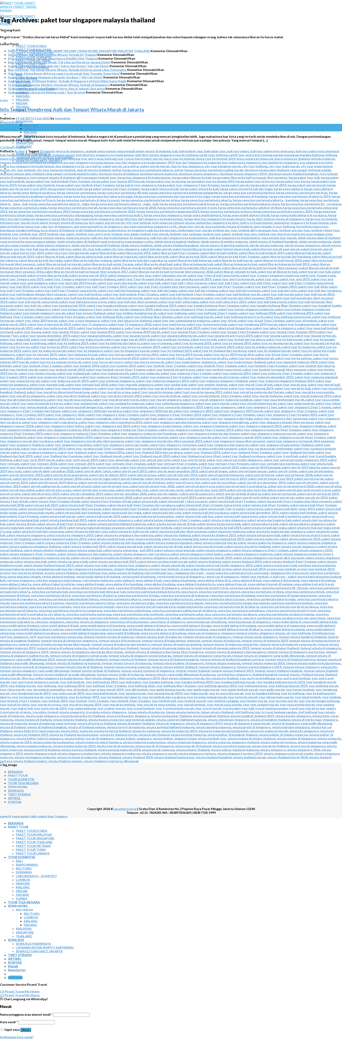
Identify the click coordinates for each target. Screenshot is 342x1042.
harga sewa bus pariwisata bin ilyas (302, 192)
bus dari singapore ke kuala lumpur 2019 (145, 162)
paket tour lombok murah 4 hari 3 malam (115, 369)
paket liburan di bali (49, 256)
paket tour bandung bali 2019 (64, 305)
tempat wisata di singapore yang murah (202, 655)
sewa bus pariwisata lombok (292, 603)
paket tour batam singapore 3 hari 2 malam (185, 309)
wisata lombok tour (212, 738)
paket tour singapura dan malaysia (223, 445)
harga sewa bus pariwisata (76, 192)
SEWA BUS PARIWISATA (33, 944)
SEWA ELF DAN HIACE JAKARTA (39, 951)
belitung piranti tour (32, 158)
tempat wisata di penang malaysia (165, 648)
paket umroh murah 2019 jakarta (53, 482)
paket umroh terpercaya (18, 497)
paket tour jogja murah (86, 339)
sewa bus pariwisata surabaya (234, 614)
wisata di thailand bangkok (47, 727)
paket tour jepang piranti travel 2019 (225, 335)
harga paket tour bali (304, 177)
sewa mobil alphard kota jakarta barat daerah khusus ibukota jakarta (116, 629)
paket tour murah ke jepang (152, 392)
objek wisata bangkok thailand (176, 241)
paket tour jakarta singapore (274, 328)
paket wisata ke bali (188, 527)
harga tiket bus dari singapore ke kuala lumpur (149, 219)
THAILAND (24, 936)
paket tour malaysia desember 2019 (266, 377)
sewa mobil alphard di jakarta (148, 625)
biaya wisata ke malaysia (255, 158)
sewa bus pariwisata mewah (93, 606)
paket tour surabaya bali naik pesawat (209, 448)
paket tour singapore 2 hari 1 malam (304, 407)
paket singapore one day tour (129, 275)
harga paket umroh (235, 185)
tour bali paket (130, 682)
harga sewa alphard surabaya (33, 192)
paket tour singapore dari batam (182, 418)
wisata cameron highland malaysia (181, 719)
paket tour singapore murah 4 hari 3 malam (294, 437)
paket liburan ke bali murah (233, 260)
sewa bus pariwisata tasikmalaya (113, 618)
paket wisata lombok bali (105, 539)
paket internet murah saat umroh (275, 249)
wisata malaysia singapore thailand (233, 742)
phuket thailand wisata (131, 569)
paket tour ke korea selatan (89, 347)
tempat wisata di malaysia (220, 640)
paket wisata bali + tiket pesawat (183, 501)
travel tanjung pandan (271, 708)
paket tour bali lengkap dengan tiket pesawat (33, 294)
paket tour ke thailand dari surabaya (219, 350)
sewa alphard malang (159, 584)
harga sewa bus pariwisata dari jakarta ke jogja (98, 196)
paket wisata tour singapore (129, 565)
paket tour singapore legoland (205, 426)
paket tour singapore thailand (22, 445)
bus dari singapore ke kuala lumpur (88, 162)
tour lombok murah (191, 701)
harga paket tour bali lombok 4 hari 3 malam (58, 181)
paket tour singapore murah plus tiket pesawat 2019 (163, 441)
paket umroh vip (282, 497)
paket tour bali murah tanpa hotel (33, 302)
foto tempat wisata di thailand (52, 177)
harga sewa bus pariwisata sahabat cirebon (250, 207)
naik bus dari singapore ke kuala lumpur (179, 238)
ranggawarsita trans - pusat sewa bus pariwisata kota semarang (221, 573)
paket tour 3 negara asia (318, 275)
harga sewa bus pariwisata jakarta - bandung (265, 200)
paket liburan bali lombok (219, 253)
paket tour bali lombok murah (238, 294)
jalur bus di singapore (57, 226)
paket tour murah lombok (162, 396)
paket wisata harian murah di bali (171, 524)
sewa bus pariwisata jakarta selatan (37, 603)
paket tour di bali (224, 320)
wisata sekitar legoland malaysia (235, 750)
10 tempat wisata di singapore (62, 151)
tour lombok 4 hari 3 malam (130, 701)
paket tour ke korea (14, 347)
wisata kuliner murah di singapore (89, 738)
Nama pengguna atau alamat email (26, 1014)
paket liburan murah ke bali (132, 268)
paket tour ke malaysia (298, 347)
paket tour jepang (28, 332)
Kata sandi (9, 1022)
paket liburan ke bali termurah (59, 264)
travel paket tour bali (238, 708)
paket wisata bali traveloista (280, 516)
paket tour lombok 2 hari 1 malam (37, 366)
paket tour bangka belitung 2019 (152, 305)
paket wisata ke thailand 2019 (214, 535)
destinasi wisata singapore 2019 (243, 174)
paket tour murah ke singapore (23, 396)
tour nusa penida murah (297, 704)
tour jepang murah (132, 693)
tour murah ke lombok (119, 704)
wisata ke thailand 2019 (30, 734)
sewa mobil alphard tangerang (83, 633)
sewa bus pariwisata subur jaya (188, 614)
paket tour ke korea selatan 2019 (135, 347)
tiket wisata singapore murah (182, 678)
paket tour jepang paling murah (174, 335)
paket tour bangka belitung (107, 305)
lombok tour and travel (93, 234)
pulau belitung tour (93, 573)
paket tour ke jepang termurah (316, 343)
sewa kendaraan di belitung (206, 622)
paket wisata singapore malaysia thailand (101, 558)
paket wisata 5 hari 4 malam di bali (106, 501)
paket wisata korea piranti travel (305, 535)
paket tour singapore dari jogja (230, 418)
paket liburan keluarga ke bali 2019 (283, 264)
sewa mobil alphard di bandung (102, 625)
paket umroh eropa (142, 475)
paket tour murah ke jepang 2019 (198, 392)
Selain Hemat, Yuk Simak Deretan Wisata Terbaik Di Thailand (52, 54)
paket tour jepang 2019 (98, 332)
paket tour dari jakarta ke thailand (126, 320)
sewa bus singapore (49, 622)
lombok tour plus (244, 234)
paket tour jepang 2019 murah (138, 332)
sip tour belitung (298, 633)
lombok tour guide (125, 234)
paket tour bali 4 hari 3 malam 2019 (270, 286)
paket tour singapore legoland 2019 (255, 426)
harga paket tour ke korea (255, 181)
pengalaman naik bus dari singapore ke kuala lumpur (74, 569)
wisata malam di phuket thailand (251, 738)
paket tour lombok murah (19, 369)
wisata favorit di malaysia (126, 727)
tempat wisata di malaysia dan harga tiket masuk (54, 644)
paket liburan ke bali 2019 (188, 256)
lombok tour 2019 (33, 234)
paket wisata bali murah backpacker (147, 516)
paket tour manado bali (47, 384)
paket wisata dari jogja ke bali (269, 520)
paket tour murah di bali (155, 388)
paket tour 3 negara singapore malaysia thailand (80, 279)
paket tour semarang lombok (125, 407)
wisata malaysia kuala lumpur (144, 742)
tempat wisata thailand (193, 670)
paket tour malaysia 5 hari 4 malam (165, 377)
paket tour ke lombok (177, 347)
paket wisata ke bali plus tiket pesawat (178, 531)
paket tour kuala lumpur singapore (190, 362)
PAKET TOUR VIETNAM (33, 846)
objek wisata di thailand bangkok (273, 241)
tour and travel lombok (293, 678)
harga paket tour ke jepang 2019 (210, 181)
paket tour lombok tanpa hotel (218, 369)
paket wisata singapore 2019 (311, 550)
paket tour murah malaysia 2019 (307, 396)
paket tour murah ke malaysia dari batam (253, 392)
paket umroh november (218, 482)
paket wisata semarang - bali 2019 (128, 550)
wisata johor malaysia (77, 731)
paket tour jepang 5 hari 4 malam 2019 (288, 332)
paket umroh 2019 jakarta (301, 467)
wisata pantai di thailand (42, 750)
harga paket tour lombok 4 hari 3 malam (85, 185)
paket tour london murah (37, 373)
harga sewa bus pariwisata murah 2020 (127, 207)
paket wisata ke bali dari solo (86, 531)
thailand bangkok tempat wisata (276, 674)
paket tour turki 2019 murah (34, 460)
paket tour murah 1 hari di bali (251, 384)
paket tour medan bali (170, 384)
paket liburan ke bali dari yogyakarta (140, 260)
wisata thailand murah (249, 757)
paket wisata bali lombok (298, 512)
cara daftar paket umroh (103, 166)
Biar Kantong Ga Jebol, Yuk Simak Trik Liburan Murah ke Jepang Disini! (59, 62)
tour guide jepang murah (167, 689)
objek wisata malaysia (315, 241)
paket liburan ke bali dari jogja (41, 260)
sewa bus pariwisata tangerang (65, 618)
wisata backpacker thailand (171, 716)
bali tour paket (238, 151)
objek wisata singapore (53, 245)
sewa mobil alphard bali (319, 622)
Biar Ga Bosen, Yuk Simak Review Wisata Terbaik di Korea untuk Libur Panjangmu (67, 70)
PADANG (22, 895)
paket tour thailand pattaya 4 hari (196, 456)
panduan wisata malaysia (316, 565)
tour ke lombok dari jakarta (120, 697)
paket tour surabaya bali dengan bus (152, 448)
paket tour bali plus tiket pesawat (133, 302)
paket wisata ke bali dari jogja (264, 527)
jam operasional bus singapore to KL (150, 226)
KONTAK (15, 802)
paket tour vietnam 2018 (39, 463)
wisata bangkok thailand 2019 (252, 716)
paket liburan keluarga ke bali (235, 264)
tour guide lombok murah (239, 689)
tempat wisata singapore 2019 (259, 667)
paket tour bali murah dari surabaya (26, 298)
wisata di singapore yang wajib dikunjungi (301, 723)
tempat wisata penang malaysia (127, 667)
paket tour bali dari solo (279, 290)
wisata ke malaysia (146, 731)
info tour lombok (138, 222)
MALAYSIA (23, 928)
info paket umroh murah (106, 222)
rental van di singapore (222, 576)
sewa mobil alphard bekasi (19, 625)
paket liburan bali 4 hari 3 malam (175, 253)
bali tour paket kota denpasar (272, 151)
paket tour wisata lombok (100, 467)
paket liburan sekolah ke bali (235, 271)
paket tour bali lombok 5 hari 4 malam (187, 294)
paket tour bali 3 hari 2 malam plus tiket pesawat (163, 286)
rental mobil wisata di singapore (180, 576)
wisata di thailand (13, 727)
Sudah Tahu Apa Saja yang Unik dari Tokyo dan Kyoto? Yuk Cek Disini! (58, 66)
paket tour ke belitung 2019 (68, 343)
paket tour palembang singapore (170, 403)
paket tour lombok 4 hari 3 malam (212, 366)
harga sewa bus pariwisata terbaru (226, 211)
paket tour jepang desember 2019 (45, 335)
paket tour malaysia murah (20, 381)
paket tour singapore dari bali (134, 418)
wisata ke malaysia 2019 (179, 731)
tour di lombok (77, 689)
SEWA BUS (16, 790)
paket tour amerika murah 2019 (188, 279)
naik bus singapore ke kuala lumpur (234, 238)
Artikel (4, 100)
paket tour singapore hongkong (225, 422)
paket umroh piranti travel (195, 486)
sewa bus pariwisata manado (49, 606)
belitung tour (57, 158)
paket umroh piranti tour (110, 486)
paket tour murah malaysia (262, 396)
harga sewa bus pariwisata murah (73, 207)
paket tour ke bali (204, 339)
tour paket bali (22, 708)
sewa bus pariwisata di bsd (50, 595)
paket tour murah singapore (160, 399)
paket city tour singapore (120, 249)
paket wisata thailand (204, 561)
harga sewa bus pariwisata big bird (249, 192)
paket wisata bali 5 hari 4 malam (126, 509)
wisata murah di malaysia (115, 746)
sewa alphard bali (148, 580)
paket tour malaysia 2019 (231, 373)
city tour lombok (23, 170)
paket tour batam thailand (85, 313)
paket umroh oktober (302, 482)
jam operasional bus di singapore (98, 226)
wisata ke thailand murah (118, 734)
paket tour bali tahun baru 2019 (223, 302)
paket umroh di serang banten (66, 475)
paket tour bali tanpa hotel (267, 302)
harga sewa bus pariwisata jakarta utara (249, 204)
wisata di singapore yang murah (246, 723)
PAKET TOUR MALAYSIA (34, 834)
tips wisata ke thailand (221, 678)
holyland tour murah (15, 222)
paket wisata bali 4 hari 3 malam (265, 505)
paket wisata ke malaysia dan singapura (276, 531)
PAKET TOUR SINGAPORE (35, 838)
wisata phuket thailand (193, 750)
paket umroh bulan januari (248, 471)
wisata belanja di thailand (33, 719)
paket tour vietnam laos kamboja (274, 463)
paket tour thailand (72, 452)
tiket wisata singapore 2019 (139, 678)
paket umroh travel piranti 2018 (108, 497)
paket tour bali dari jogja (159, 290)
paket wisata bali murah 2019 (98, 516)
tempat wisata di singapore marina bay (295, 652)
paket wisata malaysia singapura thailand (30, 546)
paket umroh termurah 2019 (318, 494)
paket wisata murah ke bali (203, 546)
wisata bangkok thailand (211, 716)
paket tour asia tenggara (29, 283)
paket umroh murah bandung (99, 482)
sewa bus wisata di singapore (87, 622)
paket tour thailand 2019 (202, 452)
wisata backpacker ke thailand (82, 716)
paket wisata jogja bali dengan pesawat (96, 527)
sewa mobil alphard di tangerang (281, 625)
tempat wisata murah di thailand (78, 667)
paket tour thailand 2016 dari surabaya (154, 452)
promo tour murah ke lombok (21, 573)
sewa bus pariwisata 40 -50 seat (284, 588)
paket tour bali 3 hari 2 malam (52, 286)
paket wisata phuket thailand (45, 550)
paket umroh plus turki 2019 (205, 490)
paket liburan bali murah (303, 253)
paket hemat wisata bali (231, 249)
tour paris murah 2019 (50, 708)
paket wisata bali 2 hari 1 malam (232, 501)
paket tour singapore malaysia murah (268, 433)
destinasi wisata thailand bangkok (293, 174)
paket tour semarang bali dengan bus (75, 407)
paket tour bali (149, 283)
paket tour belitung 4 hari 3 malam (60, 317)
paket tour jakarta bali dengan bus (226, 328)
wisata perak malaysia (158, 750)
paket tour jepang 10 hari (60, 332)
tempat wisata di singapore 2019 (24, 652)
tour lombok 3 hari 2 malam (89, 701)
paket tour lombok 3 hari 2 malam (161, 366)
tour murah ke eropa (45, 704)
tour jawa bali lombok (101, 693)
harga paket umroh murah (307, 185)
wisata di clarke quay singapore (314, 719)
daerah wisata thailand (94, 170)
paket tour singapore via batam (173, 445)
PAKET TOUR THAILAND (34, 842)
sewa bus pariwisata (245, 588)
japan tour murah (191, 226)
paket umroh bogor (213, 471)
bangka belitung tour (22, 155)
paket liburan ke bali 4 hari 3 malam (234, 256)
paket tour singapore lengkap (304, 426)
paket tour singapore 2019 (193, 411)
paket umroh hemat (259, 475)
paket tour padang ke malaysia (121, 403)
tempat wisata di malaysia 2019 (264, 640)
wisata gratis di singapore (252, 727)
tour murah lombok (191, 704)
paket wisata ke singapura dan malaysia (124, 535)
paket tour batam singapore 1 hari (76, 309)
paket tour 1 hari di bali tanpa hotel (213, 275)
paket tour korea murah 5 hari (162, 358)
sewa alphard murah (231, 584)
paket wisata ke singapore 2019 (70, 535)
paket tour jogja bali (14, 339)
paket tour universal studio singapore (234, 460)
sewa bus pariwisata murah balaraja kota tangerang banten (159, 606)
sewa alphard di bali (246, 580)
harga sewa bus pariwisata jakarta (206, 200)
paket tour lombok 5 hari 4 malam (263, 366)
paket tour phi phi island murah (253, 403)
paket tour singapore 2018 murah (147, 411)
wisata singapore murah (159, 753)
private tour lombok (164, 569)
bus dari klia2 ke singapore (42, 162)
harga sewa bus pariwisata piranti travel (187, 207)
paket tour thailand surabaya (243, 456)
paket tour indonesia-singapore (100, 328)
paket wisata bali (144, 501)
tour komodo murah (243, 697)
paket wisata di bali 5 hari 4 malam (62, 524)
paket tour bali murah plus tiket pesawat (174, 298)
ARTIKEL (14, 798)
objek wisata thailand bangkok (176, 245)
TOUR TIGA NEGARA (24, 114)
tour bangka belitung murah (234, 682)
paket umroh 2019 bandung (260, 467)
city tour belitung (255, 166)
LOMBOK (30, 128)
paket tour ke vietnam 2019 (36, 354)
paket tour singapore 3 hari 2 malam (290, 411)
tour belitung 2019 (70, 686)
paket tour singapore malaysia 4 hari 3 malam (268, 430)
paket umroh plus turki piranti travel (304, 490)
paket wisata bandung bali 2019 (63, 520)
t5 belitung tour (323, 633)
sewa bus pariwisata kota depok (179, 603)
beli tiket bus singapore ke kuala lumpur (105, 155)
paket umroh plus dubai (17, 490)
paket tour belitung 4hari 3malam (148, 317)
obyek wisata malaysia (266, 245)
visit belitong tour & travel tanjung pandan (266, 712)
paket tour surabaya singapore (34, 452)
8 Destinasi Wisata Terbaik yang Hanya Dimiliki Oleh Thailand (53, 58)
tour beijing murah (22, 686)
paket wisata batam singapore (110, 520)
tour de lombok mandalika (45, 689)
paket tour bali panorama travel (82, 302)
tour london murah (253, 701)
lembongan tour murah (194, 230)
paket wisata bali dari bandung (78, 512)
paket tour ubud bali (114, 460)
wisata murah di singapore (154, 746)
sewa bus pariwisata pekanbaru (241, 610)
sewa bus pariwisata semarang (88, 614)
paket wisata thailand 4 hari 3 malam (289, 561)
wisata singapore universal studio (288, 753)
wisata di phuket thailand (135, 723)
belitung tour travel (118, 158)
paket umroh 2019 (225, 467)
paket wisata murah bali (124, 546)
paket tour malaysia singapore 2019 (162, 381)
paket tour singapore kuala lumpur (156, 426)
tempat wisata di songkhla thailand (81, 659)
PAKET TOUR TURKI (31, 849)
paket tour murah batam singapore (71, 388)
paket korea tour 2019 (27, 253)
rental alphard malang (58, 576)
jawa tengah (262, 226)
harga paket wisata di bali (160, 189)
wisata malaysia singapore (186, 742)
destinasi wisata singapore (198, 174)
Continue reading (14, 147)
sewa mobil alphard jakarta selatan (38, 629)
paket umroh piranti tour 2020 (152, 486)
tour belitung (46, 686)
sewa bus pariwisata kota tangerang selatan (237, 603)
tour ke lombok (56, 697)
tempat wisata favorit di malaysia (126, 663)
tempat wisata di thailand (127, 659)
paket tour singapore (220, 407)
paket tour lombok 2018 (81, 366)
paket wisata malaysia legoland (169, 542)
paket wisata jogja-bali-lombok (149, 527)
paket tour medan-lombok (207, 384)
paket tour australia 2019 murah (72, 283)
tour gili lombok (136, 689)
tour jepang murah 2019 (164, 693)
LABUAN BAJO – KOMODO (36, 876)
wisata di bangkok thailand (270, 719)
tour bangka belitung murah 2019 (280, 682)
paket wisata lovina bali (143, 539)
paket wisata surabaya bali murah (162, 561)
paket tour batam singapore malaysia (246, 309)
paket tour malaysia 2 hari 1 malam (186, 373)
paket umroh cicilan (283, 471)
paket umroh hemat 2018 (294, 475)
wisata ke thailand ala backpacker (74, 734)
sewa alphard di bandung (281, 580)
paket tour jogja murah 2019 (125, 339)
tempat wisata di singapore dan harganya (235, 652)
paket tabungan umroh (169, 275)
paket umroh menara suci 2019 (270, 478)
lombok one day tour (294, 230)
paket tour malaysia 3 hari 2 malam (277, 373)
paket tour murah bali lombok (22, 388)
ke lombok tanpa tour (312, 226)
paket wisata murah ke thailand (247, 546)
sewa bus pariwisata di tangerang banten (286, 595)
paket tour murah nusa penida (69, 399)
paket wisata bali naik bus (194, 516)
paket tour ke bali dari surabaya (241, 339)
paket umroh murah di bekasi (143, 482)
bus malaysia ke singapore (241, 162)
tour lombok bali (164, 701)
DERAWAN (24, 872)
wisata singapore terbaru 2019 (239, 753)
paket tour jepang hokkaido (91, 335)
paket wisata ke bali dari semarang (38, 531)
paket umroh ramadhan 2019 (82, 494)
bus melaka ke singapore (280, 162)
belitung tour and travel (85, 158)
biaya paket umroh (148, 158)
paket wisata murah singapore (294, 546)
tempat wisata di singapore (320, 648)
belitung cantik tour (200, 155)
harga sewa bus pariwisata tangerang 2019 (167, 211)
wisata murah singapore (307, 746)
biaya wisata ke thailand (292, 158)
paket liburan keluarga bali (193, 264)
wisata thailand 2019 (137, 757)
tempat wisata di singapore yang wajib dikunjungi (268, 655)
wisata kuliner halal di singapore (39, 738)
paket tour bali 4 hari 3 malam (222, 286)
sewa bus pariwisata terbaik (160, 618)
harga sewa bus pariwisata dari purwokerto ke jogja (172, 196)
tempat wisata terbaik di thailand (94, 670)
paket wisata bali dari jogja (121, 512)
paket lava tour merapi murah (67, 253)
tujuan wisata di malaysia (146, 712)
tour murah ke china (14, 704)
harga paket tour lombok (36, 185)
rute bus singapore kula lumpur (58, 580)
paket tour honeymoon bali (207, 324)
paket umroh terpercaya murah (61, 497)
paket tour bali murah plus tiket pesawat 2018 (239, 298)
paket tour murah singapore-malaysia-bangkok (217, 399)
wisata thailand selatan (65, 761)
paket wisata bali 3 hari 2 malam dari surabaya (141, 505)
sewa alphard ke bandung (124, 584)
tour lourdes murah (283, 701)
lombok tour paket (216, 234)
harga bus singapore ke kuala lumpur (144, 177)
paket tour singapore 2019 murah (238, 411)
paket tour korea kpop (41, 358)
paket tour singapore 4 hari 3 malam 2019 (170, 414)
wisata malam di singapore (296, 738)
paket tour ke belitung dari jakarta (114, 343)
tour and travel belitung (257, 678)
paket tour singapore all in (46, 418)
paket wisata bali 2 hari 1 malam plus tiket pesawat (294, 501)
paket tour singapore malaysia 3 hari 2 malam (124, 430)
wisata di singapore (170, 723)
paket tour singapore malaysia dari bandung (144, 433)
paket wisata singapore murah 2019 (206, 558)
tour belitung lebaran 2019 (288, 686)
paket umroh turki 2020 (214, 497)
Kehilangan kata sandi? (17, 1037)
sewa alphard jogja (90, 584)
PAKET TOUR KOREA (31, 46)
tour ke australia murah (226, 693)
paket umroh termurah (279, 494)
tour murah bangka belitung (318, 701)
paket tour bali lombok (85, 294)
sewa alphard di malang (318, 580)
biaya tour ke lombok (179, 158)
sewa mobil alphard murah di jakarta (236, 629)
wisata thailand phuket (30, 761)
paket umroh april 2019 (129, 471)
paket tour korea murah (76, 358)
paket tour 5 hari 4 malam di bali (140, 279)
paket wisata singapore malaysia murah (40, 558)
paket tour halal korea (169, 324)
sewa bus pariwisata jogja (135, 603)
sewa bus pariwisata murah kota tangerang (70, 610)
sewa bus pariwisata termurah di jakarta (211, 618)
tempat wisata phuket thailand (174, 667)
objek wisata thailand (136, 245)
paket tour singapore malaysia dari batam (209, 433)
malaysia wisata (77, 238)
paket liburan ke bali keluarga (189, 260)
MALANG (22, 99)
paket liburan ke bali (153, 256)
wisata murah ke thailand (270, 746)
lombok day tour (225, 230)
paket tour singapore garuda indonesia (172, 422)
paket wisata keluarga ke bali (258, 535)
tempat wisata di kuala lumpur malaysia (171, 640)
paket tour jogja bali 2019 (49, 339)
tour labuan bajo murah (276, 697)
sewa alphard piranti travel (313, 584)
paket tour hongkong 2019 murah (252, 324)
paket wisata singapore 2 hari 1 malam (260, 550)
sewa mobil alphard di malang (234, 625)
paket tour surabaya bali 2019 (43, 448)
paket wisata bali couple (36, 512)
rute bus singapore (20, 580)
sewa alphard (124, 580)
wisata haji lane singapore (291, 727)
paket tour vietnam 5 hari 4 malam (224, 463)
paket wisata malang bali (180, 539)
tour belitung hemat (252, 686)
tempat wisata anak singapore (254, 637)
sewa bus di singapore (163, 588)
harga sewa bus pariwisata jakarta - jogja (59, 204)
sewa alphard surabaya (53, 588)
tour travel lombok (140, 708)
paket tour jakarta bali (141, 328)
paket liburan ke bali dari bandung (286, 256)
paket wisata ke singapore (26, 535)
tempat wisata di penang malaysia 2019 (220, 648)
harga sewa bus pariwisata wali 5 (118, 215)
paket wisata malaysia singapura (312, 542)
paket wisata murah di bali (163, 546)
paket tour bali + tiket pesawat (184, 283)
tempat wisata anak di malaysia (158, 637)
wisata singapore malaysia (120, 753)
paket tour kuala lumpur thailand (242, 362)
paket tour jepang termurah (315, 335)
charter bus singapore (187, 166)
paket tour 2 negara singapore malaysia (269, 275)
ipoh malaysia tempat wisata (173, 222)
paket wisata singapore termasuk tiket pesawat (268, 558)
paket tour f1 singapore (89, 324)
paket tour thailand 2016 (106, 452)
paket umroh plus (328, 486)
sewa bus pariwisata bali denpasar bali (97, 591)
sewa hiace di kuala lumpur (129, 622)
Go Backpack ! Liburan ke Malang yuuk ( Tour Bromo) (46, 92)
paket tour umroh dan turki (150, 460)
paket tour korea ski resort (103, 362)
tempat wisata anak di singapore (207, 637)
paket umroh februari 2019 (177, 475)
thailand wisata (312, 674)
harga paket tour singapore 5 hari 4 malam (188, 185)
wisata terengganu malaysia (35, 757)
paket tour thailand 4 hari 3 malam (247, 452)
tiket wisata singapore (100, 678)
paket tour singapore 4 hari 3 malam (112, 414)
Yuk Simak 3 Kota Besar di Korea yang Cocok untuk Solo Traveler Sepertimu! (64, 73)
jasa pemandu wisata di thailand (228, 226)
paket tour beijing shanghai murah (132, 313)
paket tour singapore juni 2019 (107, 426)
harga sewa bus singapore (163, 215)
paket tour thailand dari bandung (58, 456)
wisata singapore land (40, 753)
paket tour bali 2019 (14, 286)
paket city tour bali (87, 249)
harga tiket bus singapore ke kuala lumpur (214, 219)
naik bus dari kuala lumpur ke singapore (120, 238)
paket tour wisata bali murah (21, 467)
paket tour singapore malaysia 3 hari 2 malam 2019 (196, 430)
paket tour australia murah (117, 283)
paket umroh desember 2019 (21, 475)
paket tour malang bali (73, 373)
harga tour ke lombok (321, 219)
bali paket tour (215, 151)
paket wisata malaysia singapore (262, 542)
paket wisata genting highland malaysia (117, 524)
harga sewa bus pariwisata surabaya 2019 (39, 211)
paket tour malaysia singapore (112, 381)
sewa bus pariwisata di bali (304, 591)
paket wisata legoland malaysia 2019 (59, 539)
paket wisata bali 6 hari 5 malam (174, 509)
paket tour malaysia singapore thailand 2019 (281, 381)
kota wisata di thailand (57, 230)
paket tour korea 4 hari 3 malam (278, 354)
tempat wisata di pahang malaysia (62, 648)
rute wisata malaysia (98, 580)
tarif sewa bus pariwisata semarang (55, 637)
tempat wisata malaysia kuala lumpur (313, 663)
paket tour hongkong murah (298, 324)
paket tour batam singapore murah (39, 313)
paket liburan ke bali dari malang (87, 260)
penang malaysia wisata (17, 569)
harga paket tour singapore (136, 185)
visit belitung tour (311, 712)
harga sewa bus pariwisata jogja (23, 207)
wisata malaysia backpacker (53, 742)
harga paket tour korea (293, 181)
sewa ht (5, 816)
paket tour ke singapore (85, 350)
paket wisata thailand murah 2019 (48, 565)
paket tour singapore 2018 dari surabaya (92, 411)
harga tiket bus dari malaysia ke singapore (83, 219)
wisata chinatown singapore (228, 719)
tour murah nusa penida (224, 704)
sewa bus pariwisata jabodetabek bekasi (68, 599)
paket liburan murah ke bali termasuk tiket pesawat (260, 268)
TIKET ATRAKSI (19, 794)
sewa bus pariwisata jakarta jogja (270, 599)
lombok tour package (185, 234)
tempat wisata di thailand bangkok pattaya (232, 659)
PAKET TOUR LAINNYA (33, 853)
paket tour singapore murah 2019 (236, 437)
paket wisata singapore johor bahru (196, 554)
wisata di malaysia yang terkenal (52, 723)
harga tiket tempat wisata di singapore (275, 219)
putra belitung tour (158, 573)
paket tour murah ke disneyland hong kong (58, 392)
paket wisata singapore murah (155, 558)
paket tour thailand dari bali (293, 452)
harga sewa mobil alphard (202, 215)
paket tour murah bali (324, 384)
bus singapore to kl (70, 166)
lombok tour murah (154, 234)
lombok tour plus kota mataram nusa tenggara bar (295, 234)
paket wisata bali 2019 (41, 505)
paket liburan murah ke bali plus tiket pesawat (187, 268)
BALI (19, 861)
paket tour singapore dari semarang (280, 418)
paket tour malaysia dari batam (216, 377)
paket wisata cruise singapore (224, 520)
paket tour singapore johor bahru (59, 426)
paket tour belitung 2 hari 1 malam (213, 313)
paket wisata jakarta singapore (302, 524)
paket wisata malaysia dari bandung (118, 542)
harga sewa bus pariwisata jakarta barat (189, 204)
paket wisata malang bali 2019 (222, 539)
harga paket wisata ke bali (199, 189)
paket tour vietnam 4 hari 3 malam (172, 463)
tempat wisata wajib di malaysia (120, 674)
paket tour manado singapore (131, 384)
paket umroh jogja (96, 478)
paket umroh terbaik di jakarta (238, 494)
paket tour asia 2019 (294, 279)
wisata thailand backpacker (174, 757)
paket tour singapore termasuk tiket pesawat (300, 441)
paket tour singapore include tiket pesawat (282, 422)
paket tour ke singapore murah (127, 350)
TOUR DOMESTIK (21, 779)
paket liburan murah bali (52, 268)
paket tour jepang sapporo (273, 335)
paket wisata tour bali (91, 565)
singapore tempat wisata (239, 633)
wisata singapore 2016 (303, 750)
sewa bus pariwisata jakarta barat (167, 599)
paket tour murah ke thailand (68, 396)
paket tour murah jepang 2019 (251, 388)
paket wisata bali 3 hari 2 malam (82, 505)
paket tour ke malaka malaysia (257, 347)
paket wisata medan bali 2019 (84, 546)
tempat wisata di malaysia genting (176, 644)
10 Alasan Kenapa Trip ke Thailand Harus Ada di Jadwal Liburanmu (56, 88)
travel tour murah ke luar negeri (312, 708)
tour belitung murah (323, 686)
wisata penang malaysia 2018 (119, 750)
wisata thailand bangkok (214, 757)
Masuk (25, 1029)
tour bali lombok (72, 682)
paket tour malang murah (109, 373)
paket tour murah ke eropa (110, 392)
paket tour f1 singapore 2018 (129, 324)
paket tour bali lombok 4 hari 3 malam (130, 294)
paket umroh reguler (163, 494)
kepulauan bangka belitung (19, 230)
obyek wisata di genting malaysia (224, 245)
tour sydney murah (111, 708)
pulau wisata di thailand (125, 573)
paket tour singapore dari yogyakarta (49, 422)
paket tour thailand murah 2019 (147, 456)
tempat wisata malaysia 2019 (263, 663)
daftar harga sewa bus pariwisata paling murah (208, 170)
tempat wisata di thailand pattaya (290, 659)
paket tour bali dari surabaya (319, 290)
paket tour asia (267, 279)
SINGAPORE (25, 143)
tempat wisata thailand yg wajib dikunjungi (64, 674)
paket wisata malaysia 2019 (299, 539)
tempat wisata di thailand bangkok (173, 659)
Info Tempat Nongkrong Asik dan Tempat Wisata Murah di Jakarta (72, 109)
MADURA (22, 96)
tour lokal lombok (308, 697)
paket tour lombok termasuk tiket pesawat (274, 369)
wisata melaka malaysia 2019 (74, 746)
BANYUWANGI (27, 864)
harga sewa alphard (288, 189)
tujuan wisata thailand (217, 712)
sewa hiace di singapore (167, 622)
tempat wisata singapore (216, 667)
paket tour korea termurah (144, 362)
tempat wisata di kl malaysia (119, 640)
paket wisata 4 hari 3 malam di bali (54, 501)
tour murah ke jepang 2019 (81, 704)
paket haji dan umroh (156, 249)
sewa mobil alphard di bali (59, 625)
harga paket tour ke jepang (166, 181)
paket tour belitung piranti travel (239, 317)
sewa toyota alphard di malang (163, 633)
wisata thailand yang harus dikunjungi (111, 761)
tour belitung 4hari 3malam (176, 686)
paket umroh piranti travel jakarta (241, 486)
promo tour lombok (281, 569)
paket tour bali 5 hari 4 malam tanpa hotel (65, 290)
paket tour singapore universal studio (120, 445)
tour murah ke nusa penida (156, 704)
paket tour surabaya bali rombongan (265, 448)
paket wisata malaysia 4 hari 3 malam (63, 542)
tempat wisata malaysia (222, 663)
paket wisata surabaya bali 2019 (112, 561)
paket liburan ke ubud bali (153, 264)
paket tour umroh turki (188, 460)
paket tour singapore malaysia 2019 (63, 430)
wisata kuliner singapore (133, 738)
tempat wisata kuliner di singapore (178, 663)
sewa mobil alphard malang (188, 629)
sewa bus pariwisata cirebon (262, 591)
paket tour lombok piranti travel (171, 369)
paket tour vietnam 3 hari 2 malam (121, 463)
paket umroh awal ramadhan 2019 (173, 471)
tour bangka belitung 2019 (193, 682)
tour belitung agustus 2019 (217, 686)
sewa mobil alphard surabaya (37, 633)
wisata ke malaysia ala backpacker (223, 731)
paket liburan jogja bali (120, 256)
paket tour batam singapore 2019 (127, 309)
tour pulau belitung (82, 708)
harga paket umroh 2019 (268, 185)
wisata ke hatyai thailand (112, 731)
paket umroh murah (309, 478)
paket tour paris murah (212, 403)
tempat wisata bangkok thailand (302, 637)
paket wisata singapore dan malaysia (85, 554)
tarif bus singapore (14, 637)
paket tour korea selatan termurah (55, 362)
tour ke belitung (292, 693)
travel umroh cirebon (15, 712)
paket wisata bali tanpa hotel (236, 516)
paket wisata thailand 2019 (241, 561)
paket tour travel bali (282, 456)
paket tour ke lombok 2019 (214, 347)
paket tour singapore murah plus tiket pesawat (89, 441)
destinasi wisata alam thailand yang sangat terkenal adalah (288, 170)
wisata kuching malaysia (188, 734)
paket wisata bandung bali (19, 520)
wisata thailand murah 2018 (287, 757)
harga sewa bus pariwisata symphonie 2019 (103, 211)
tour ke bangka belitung (262, 693)
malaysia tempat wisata (47, 238)
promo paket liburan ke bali (200, 569)
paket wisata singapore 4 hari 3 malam (28, 554)
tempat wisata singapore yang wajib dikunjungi (34, 670)
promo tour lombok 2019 (315, 569)
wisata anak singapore (42, 716)
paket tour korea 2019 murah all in (229, 354)
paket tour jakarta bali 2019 (179, 328)
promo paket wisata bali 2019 (244, 569)
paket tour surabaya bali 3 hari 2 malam (95, 448)
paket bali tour (60, 249)
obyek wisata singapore (302, 245)
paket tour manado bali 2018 (87, 384)
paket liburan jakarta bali (84, 256)
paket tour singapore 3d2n (65, 414)
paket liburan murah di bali (90, 268)
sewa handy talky (25, 816)
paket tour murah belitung (117, 388)
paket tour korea (111, 354)
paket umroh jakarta (28, 478)
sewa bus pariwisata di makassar (185, 595)
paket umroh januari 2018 (63, 478)
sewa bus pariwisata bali (50, 591)
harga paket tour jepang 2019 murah (118, 181)
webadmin (62, 118)
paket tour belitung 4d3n (104, 317)
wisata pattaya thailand (78, 750)
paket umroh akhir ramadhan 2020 (48, 471)
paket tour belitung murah (194, 317)
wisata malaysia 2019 (15, 742)
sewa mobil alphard (286, 622)
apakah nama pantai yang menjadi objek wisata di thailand (128, 151)
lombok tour (9, 234)
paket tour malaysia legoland (316, 377)
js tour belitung (284, 226)
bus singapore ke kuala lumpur (32, 166)
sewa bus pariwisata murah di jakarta (231, 606)
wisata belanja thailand (70, 719)
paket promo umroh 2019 (87, 275)
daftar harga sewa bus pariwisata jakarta (142, 170)
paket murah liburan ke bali (277, 271)
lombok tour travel (14, 238)
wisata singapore (273, 750)
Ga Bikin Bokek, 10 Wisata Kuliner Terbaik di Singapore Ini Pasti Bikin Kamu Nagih (67, 81)
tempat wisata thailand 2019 (232, 670)
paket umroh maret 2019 (228, 478)
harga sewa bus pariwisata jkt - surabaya (311, 204)
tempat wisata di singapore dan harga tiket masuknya (163, 652)
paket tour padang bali (81, 403)
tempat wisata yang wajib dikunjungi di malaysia (180, 674)
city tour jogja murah (284, 166)
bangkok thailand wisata (57, 155)
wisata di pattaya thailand (96, 723)
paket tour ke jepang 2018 (192, 343)
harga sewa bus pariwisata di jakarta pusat (88, 200)
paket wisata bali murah (57, 516)
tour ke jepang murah (27, 697)
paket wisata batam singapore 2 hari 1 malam (167, 520)
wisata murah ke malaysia (231, 746)
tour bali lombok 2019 (102, 682)
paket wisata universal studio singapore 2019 (219, 565)
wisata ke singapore (304, 731)
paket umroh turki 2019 (179, 497)
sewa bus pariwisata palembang (127, 610)
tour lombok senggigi (222, 701)
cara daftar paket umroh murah (146, 166)
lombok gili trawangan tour (258, 230)
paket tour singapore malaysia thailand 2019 (59, 437)
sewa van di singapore (203, 633)
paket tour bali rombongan (179, 302)
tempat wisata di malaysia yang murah (288, 644)
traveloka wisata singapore (106, 712)
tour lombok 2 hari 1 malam (20, 701)
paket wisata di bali (21, 524)
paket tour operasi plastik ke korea (37, 403)
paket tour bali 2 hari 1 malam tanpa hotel (302, 283)
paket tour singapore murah (190, 437)
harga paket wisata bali (65, 189)
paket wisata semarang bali (174, 550)
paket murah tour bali (315, 271)
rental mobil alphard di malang (98, 576)
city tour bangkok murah (223, 166)
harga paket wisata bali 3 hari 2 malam (112, 189)
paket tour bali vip (27, 305)
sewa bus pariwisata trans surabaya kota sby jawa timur (284, 618)
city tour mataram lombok (56, 170)
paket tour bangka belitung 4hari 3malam (270, 305)
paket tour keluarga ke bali (77, 354)
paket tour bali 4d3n (313, 286)
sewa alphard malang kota (196, 584)
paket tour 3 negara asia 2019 (21, 279)
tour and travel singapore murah (35, 682)
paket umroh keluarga (127, 478)
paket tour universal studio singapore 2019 (295, 460)
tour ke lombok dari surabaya (164, 697)
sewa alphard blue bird (214, 580)
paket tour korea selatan (293, 358)
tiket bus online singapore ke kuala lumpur (52, 678)
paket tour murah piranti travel (116, 399)
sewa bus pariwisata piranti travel (291, 610)
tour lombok (331, 697)
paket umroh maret (194, 478)
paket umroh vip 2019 (312, 497)
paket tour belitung (172, 313)
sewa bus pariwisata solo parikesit (138, 614)
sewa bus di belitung (131, 588)
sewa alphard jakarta (15, 584)
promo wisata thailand (61, 573)
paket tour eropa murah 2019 (49, 324)
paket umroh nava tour (183, 482)
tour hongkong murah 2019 (30, 693)
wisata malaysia (329, 738)
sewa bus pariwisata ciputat (219, 591)
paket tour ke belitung (29, 343)
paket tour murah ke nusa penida (309, 392)
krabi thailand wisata (91, 230)
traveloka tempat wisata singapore (58, 712)
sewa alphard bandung (179, 580)
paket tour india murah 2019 (54, 328)
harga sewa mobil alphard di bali (246, 215)
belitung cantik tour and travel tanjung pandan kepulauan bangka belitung (270, 155)
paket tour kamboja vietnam (168, 339)
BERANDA (15, 772)
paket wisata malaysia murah (215, 542)
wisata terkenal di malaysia (77, 757)
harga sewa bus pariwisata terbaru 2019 (282, 211)
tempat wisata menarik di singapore (26, 667)
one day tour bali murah (30, 249)
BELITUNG (31, 125)
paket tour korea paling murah (251, 358)
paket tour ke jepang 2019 (232, 343)
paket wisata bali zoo (318, 516)
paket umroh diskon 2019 (107, 475)
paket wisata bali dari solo (162, 512)
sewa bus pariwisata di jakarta (94, 595)
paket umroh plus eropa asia (93, 490)
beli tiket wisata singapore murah (159, 155)
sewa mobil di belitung (122, 633)
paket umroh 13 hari (196, 467)
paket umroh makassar (162, 478)
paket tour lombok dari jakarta (311, 366)
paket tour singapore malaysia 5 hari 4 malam (77, 433)
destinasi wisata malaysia (158, 174)
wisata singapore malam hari (79, 753)
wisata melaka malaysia (33, 746)
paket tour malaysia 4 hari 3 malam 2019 (109, 377)
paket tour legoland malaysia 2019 (292, 362)
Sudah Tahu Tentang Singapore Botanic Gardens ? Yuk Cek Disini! (55, 77)
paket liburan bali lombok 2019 (261, 253)
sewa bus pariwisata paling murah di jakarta (184, 610)
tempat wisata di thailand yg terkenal (72, 663)
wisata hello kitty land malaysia (36, 731)
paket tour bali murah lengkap (76, 298)
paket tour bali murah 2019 (314, 294)
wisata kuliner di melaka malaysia (283, 734)
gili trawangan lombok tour (96, 177)
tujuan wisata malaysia (182, 712)
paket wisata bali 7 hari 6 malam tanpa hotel (231, 509)
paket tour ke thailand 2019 (171, 350)
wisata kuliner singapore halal (174, 738)
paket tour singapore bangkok (88, 418)
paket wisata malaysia (261, 539)
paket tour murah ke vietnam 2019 (116, 396)
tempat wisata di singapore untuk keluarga (139, 655)
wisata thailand (109, 757)
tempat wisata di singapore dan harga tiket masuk (86, 652)
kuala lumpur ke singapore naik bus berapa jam (142, 230)
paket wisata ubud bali (168, 565)
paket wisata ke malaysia (226, 531)
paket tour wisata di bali (61, 467)
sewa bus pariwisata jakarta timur (90, 603)
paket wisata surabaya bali (67, 561)
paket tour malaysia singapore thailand (219, 381)
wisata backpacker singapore (127, 716)
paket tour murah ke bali (293, 388)
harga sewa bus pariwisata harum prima (150, 200)
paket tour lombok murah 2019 (62, 369)
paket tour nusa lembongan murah (279, 399)
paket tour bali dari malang (198, 290)
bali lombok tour (191, 151)
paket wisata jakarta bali (260, 524)
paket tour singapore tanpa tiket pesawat (234, 441)
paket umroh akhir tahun (93, 471)
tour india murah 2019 (68, 693)
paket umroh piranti (76, 486)
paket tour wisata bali (316, 463)
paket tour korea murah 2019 (117, 358)
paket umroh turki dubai (251, 497)
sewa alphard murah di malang (270, 584)
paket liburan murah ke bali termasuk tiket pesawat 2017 (86, 271)
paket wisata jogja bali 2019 (45, 527)
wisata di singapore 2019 (204, 723)
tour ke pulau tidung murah (207, 697)
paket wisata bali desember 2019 (254, 512)
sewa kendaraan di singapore (249, 622)
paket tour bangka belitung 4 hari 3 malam (208, 305)
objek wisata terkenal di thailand (95, 245)
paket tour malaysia (144, 373)
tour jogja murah (195, 693)
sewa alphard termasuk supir (93, 588)
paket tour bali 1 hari (223, 283)
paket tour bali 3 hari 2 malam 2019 (101, 286)
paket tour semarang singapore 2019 (176, 407)
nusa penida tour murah (278, 238)
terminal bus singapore (234, 674)
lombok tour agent (61, 234)
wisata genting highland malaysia (170, 727)
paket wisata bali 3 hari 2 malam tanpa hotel (208, 505)
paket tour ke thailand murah (269, 350)
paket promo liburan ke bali (47, 275)
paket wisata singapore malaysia (248, 554)
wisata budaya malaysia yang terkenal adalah (121, 719)
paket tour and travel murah (233, 279)
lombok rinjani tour (325, 230)
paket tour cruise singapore (79, 320)
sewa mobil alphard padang (284, 629)
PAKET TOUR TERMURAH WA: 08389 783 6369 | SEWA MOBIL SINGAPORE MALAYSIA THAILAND (79, 51)
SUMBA (21, 898)
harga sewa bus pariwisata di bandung (239, 196)
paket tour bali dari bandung (119, 290)
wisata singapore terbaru (197, 753)
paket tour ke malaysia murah (44, 350)
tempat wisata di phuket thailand (274, 648)
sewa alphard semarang (17, 588)
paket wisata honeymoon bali (218, 524)
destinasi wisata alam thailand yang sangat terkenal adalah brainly (48, 174)
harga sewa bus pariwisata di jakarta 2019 (299, 196)
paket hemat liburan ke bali (193, 249)
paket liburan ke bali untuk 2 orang (108, 264)
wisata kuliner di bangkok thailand (232, 734)
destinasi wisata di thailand (118, 174)
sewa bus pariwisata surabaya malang (286, 614)
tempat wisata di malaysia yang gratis (230, 644)
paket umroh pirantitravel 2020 (291, 486)
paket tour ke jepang (156, 343)
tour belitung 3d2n (141, 686)
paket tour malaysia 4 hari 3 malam (53, 377)
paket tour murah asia (290, 384)
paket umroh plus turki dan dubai (251, 490)
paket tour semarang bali (28, 407)
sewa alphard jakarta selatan (53, 584)
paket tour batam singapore (29, 309)
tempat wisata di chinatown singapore (69, 640)
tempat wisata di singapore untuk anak (78, 655)
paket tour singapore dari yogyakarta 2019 (110, 422)
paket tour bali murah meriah (121, 298)
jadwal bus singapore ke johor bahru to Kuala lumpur (234, 222)
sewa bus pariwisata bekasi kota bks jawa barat (162, 591)
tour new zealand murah (260, 704)
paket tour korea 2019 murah (181, 354)
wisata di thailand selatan (86, 727)
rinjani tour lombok (254, 576)
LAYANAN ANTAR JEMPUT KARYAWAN (44, 947)
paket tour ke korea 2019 (49, 347)
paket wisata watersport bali (275, 565)
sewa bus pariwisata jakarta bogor (219, 599)
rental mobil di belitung (138, 576)
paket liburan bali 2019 (133, 253)
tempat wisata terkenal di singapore (147, 670)
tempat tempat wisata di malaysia (109, 637)
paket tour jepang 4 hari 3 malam (185, 332)
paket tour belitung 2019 (295, 313)
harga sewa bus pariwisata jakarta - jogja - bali (124, 204)
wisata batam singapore (293, 716)
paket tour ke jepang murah (272, 343)
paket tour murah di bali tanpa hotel (201, 388)
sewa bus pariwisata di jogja (138, 595)
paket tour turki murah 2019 (77, 460)
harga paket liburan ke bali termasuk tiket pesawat (249, 177)
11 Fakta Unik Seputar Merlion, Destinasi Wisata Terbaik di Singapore (59, 85)
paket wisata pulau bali (85, 550)
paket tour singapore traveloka (68, 445)
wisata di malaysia (13, 723)
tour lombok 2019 (54, 701)
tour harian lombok (300, 689)
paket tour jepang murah (131, 335)
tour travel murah (208, 708)
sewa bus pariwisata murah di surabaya (289, 606)
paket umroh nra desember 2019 (261, 482)
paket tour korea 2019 (141, 354)
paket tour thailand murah (103, 456)
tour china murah (12, 689)
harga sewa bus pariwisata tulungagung (64, 215)
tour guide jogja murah (202, 689)
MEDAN (21, 103)
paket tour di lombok (301, 320)
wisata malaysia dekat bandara (98, 742)
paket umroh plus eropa (53, 490)
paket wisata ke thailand (173, 535)
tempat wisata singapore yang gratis (310, 667)
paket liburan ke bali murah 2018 (277, 260)
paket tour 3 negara (52, 816)
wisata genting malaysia (213, 727)
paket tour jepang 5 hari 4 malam (235, 332)
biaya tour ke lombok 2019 (215, 158)
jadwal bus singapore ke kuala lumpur (301, 222)
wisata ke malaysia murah (269, 731)
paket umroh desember (316, 471)
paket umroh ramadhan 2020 (125, 494)
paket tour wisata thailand (139, 467)
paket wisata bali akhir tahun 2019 (289, 509)
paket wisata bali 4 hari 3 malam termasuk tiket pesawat (59, 509)
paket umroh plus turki (166, 490)
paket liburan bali (103, 253)
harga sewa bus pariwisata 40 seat (122, 192)
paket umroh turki (146, 497)
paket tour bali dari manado (239, 290)
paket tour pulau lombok (296, 403)
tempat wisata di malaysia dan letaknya (120, 644)
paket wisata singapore (213, 550)
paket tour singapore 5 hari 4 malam (228, 414)
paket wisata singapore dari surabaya (141, 554)
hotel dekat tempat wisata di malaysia (59, 222)
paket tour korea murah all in (206, 358)
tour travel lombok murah (175, 708)
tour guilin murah (271, 689)
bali (174, 151)
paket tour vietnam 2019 (76, 463)
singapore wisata (272, 633)
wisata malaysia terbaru (278, 742)
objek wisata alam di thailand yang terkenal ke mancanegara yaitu (105, 241)
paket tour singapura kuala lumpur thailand (281, 445)
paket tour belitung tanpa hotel (287, 317)
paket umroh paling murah (40, 486)
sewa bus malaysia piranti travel (204, 588)
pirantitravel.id (125, 809)
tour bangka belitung (157, 682)
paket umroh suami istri (197, 494)
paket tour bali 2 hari (255, 283)
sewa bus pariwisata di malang (232, 595)
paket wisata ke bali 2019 (222, 527)
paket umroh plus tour (132, 490)
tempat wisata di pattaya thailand (113, 648)
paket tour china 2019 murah (36, 320)
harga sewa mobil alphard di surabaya (299, 215)
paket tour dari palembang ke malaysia (181, 320)
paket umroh (170, 467)
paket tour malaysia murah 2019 (64, 381)
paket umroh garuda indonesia (221, 475)
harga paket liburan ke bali (191, 177)
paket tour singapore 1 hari (257, 407)
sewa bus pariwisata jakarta (120, 599)
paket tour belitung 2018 (257, 313)
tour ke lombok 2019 (84, 697)
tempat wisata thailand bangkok (278, 670)
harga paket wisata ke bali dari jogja (246, 189)
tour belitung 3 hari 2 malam (106, 686)
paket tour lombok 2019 (118, 366)
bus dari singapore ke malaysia (198, 162)
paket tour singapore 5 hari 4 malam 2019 (286, 414)
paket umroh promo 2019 (40, 494)
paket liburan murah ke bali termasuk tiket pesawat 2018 (171, 271)
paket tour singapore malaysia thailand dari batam (131, 437)
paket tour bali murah (277, 294)
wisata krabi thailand (153, 734)
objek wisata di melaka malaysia (224, 241)
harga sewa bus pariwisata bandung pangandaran (185, 192)
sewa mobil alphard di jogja (191, 625)
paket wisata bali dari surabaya (206, 512)
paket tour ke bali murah (284, 339)
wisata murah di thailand (193, 746)
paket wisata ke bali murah (128, 531)
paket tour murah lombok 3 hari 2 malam (211, 396)
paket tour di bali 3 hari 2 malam (261, 320)
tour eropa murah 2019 (106, 689)
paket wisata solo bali (30, 561)
